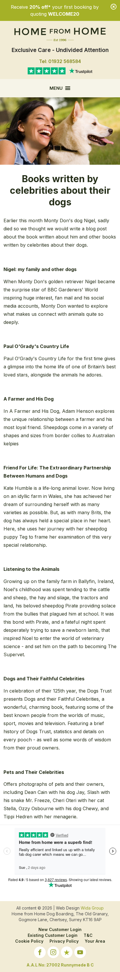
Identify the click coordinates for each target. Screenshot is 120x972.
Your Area (95, 941)
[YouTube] (80, 953)
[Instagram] (53, 953)
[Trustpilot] (67, 953)
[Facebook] (40, 953)
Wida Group (92, 907)
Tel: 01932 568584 (60, 61)
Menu (56, 88)
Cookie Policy (29, 941)
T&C (88, 935)
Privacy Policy (64, 941)
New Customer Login (60, 929)
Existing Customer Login (52, 935)
